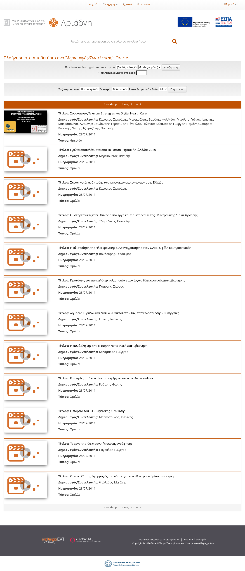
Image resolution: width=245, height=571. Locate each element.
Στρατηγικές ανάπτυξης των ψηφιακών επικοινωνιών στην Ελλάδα (116, 182)
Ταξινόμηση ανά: (68, 89)
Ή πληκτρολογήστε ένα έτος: (117, 72)
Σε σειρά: (105, 89)
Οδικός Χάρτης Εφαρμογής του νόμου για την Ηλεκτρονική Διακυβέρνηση (122, 476)
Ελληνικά (228, 4)
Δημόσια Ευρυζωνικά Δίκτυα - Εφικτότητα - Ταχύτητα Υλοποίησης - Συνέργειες (124, 313)
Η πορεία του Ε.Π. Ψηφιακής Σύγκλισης (97, 411)
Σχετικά (127, 4)
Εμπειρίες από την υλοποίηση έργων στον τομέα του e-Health (113, 378)
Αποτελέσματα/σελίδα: (143, 89)
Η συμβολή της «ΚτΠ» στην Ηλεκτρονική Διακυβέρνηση (108, 346)
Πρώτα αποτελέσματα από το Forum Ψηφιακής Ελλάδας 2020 (113, 150)
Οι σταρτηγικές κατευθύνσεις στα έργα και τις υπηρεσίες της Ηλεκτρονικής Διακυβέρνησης (133, 215)
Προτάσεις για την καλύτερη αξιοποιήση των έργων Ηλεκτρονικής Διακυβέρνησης (127, 280)
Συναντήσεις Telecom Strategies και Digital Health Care (108, 113)
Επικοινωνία (144, 4)
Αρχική (93, 4)
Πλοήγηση (109, 4)
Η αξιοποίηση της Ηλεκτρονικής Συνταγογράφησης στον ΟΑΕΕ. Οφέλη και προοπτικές (130, 248)
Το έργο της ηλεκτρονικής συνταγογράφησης (101, 443)
